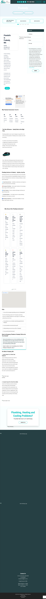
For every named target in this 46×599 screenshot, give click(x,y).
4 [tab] (25, 24)
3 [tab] (23, 24)
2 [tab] (20, 24)
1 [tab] (18, 24)
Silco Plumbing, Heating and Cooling (9, 98)
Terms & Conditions (23, 596)
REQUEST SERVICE (18, 12)
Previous (1, 21)
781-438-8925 (30, 2)
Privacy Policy (31, 67)
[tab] (14, 315)
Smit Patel (20, 96)
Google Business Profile (23, 581)
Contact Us (23, 422)
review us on (8, 104)
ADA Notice (23, 597)
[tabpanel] (9, 21)
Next (45, 21)
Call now (7, 88)
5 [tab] (28, 24)
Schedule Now (38, 1)
